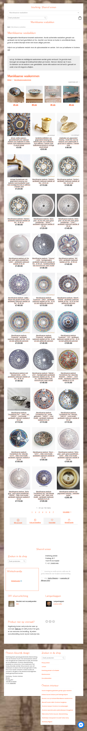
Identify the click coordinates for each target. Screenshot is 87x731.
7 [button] (53, 512)
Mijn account (18, 523)
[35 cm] (53, 94)
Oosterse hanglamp (60, 702)
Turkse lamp (65, 718)
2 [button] (35, 512)
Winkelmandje (69, 522)
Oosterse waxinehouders (49, 710)
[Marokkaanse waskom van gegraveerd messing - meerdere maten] (68, 478)
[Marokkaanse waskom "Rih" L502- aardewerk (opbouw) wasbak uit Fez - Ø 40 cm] (68, 244)
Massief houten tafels (48, 702)
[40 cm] (71, 94)
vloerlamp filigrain (47, 721)
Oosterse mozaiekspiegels (60, 706)
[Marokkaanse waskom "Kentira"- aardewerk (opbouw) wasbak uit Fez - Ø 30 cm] (43, 165)
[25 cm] (15, 94)
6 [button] (49, 512)
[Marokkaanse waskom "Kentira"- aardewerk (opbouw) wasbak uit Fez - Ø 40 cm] (18, 205)
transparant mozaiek (55, 718)
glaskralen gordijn (57, 690)
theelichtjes (45, 718)
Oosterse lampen (47, 706)
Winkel (9, 80)
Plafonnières (45, 714)
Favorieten (52, 522)
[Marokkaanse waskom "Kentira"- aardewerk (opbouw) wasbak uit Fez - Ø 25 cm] (68, 165)
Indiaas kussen (46, 694)
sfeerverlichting (63, 714)
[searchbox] (27, 18)
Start (8, 27)
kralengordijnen (63, 694)
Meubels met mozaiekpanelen (26, 601)
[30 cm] (34, 94)
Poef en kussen (53, 714)
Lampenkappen (58, 601)
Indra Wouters (53, 578)
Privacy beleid (46, 663)
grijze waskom (67, 690)
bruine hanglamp (47, 690)
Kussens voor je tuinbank (49, 698)
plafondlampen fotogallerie (65, 710)
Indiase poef (54, 694)
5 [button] (46, 512)
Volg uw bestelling (35, 522)
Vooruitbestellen (46, 678)
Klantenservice (46, 674)
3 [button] (39, 512)
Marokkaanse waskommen (22, 80)
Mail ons (18, 629)
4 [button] (42, 512)
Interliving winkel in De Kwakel (50, 670)
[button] (80, 18)
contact (44, 666)
